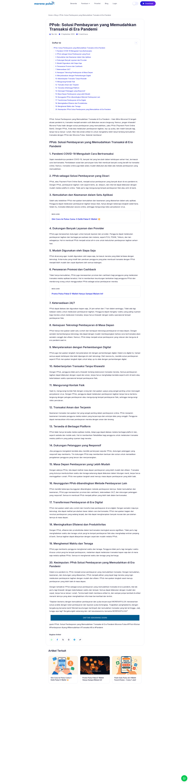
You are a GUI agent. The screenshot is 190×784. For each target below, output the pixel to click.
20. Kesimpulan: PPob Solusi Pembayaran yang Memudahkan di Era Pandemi (83, 109)
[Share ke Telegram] (74, 639)
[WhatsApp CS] (184, 778)
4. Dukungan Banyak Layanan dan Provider (71, 60)
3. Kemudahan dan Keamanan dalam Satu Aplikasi (73, 57)
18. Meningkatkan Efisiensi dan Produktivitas (71, 103)
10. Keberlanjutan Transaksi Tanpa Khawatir (71, 79)
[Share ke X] (63, 639)
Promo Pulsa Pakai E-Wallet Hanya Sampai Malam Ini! (77, 294)
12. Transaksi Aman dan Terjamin (67, 85)
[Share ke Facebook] (57, 639)
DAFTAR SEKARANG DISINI (95, 618)
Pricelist (97, 3)
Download (149, 3)
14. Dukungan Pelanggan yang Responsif (70, 91)
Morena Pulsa (121, 624)
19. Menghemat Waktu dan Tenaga (67, 106)
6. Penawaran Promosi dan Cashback (68, 66)
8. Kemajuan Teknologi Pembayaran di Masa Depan (74, 72)
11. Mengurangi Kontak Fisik (65, 82)
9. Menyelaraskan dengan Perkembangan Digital (73, 75)
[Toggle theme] (135, 3)
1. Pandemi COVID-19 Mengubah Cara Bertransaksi (73, 51)
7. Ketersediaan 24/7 (62, 69)
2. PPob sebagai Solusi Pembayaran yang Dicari (72, 54)
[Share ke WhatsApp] (51, 639)
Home (50, 15)
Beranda (73, 3)
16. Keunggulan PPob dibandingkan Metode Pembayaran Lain (77, 97)
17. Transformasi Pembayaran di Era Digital (70, 100)
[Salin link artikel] (80, 639)
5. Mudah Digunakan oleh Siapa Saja (68, 63)
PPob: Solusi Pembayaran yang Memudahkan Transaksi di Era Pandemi (79, 48)
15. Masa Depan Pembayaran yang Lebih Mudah (72, 94)
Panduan (84, 3)
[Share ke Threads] (69, 639)
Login (115, 3)
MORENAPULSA (119, 602)
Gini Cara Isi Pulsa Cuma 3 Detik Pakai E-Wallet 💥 (76, 219)
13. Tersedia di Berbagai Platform (67, 88)
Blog (106, 3)
